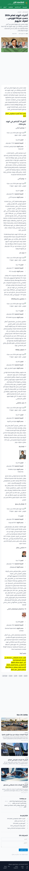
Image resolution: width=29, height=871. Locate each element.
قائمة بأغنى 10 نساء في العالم (19, 803)
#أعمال (15, 676)
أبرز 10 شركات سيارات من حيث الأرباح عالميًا (15, 734)
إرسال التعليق (23, 850)
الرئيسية (25, 7)
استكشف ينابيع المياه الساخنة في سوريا (16, 828)
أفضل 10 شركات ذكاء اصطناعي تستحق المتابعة (15, 786)
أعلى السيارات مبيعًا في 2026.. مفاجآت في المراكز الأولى (15, 806)
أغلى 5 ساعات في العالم (20, 821)
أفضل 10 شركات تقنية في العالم (18, 760)
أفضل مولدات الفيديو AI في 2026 (17, 825)
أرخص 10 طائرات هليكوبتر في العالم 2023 (16, 818)
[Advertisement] (14, 68)
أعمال (4, 7)
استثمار (10, 7)
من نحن (27, 867)
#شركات (10, 676)
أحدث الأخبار (18, 7)
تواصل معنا (22, 867)
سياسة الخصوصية (16, 867)
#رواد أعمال (5, 676)
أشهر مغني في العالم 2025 (19, 823)
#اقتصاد (20, 676)
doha (27, 33)
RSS (9, 866)
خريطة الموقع (5, 867)
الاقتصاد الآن (25, 12)
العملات (19, 12)
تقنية (26, 758)
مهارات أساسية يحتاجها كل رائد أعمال (17, 801)
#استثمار (25, 676)
